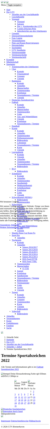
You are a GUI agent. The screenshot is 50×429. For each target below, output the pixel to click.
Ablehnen (15, 225)
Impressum (24, 227)
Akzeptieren (5, 225)
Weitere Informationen (9, 227)
